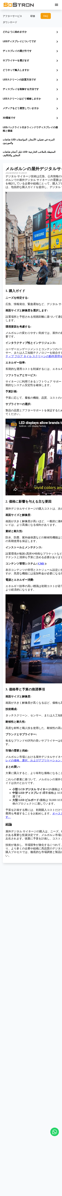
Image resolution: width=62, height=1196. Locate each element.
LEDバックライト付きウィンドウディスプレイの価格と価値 (30, 129)
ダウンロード (10, 22)
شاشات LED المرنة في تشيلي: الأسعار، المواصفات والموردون (29, 141)
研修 (32, 16)
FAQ (45, 16)
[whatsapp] (54, 1132)
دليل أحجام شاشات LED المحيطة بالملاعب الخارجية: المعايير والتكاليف (29, 153)
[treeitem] (31, 32)
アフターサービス (12, 16)
